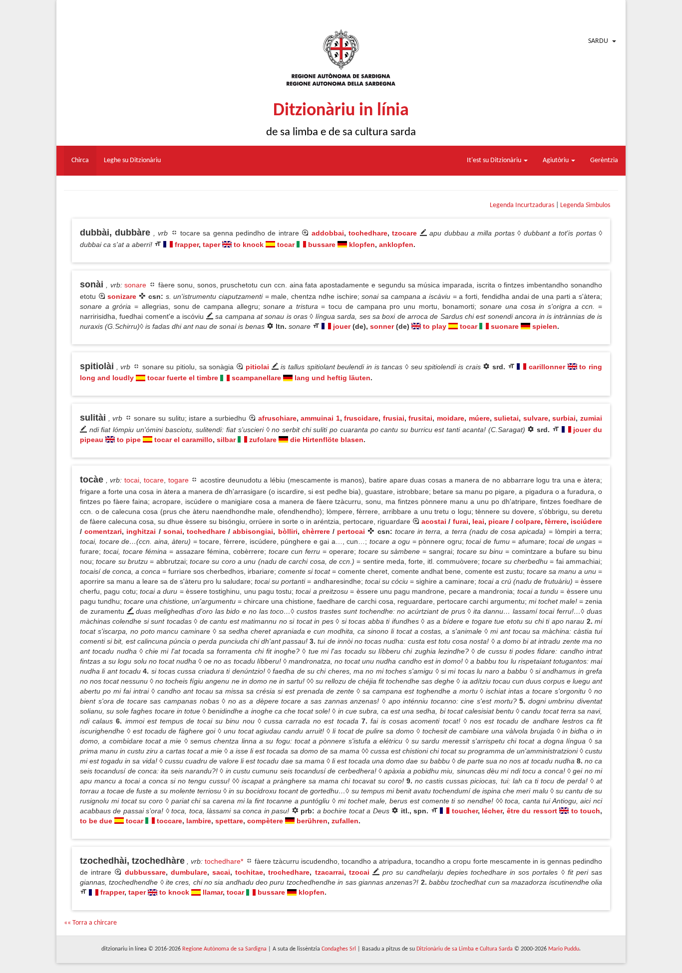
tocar (286, 244)
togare (178, 480)
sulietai (506, 418)
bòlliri (288, 531)
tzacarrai (329, 872)
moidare (450, 418)
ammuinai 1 (320, 418)
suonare (505, 326)
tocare (154, 480)
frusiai (393, 418)
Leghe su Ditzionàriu (132, 160)
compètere (265, 821)
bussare (322, 244)
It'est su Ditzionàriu (495, 160)
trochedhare (289, 872)
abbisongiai (253, 531)
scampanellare (256, 378)
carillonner (547, 367)
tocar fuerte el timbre (182, 378)
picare (498, 521)
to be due (96, 821)
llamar (213, 892)
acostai (433, 521)
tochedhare (367, 233)
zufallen (345, 821)
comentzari (103, 531)
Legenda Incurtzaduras (522, 205)
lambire (198, 821)
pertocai (351, 531)
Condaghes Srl (339, 949)
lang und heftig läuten (332, 378)
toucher (465, 811)
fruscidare (361, 418)
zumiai (591, 418)
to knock (249, 244)
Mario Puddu (563, 949)
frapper (187, 244)
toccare (169, 821)
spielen (544, 326)
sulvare (535, 418)
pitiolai (257, 367)
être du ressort (532, 811)
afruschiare (277, 418)
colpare (528, 521)
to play (434, 326)
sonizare (121, 296)
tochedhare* (224, 861)
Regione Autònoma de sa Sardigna (224, 949)
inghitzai (141, 531)
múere (479, 418)
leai (478, 521)
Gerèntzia (604, 160)
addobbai (328, 233)
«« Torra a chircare (90, 923)
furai (460, 521)
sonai (172, 531)
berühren (312, 821)
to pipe (129, 440)
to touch (585, 811)
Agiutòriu (556, 160)
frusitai (420, 418)
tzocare (404, 233)
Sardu (598, 41)
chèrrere (316, 531)
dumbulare (189, 872)
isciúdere (586, 521)
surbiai (564, 418)
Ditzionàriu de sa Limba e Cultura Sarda (464, 949)
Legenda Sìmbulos (585, 205)
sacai (221, 872)
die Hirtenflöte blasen (326, 440)
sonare (135, 285)
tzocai (359, 872)
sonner (382, 326)
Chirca (80, 160)
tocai (131, 480)
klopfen (362, 244)
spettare (229, 821)
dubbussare (145, 872)
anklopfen (396, 244)
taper (211, 244)
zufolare (263, 440)
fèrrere (556, 521)
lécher (492, 811)
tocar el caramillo (183, 440)
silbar (226, 440)
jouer (341, 326)
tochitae (249, 872)
